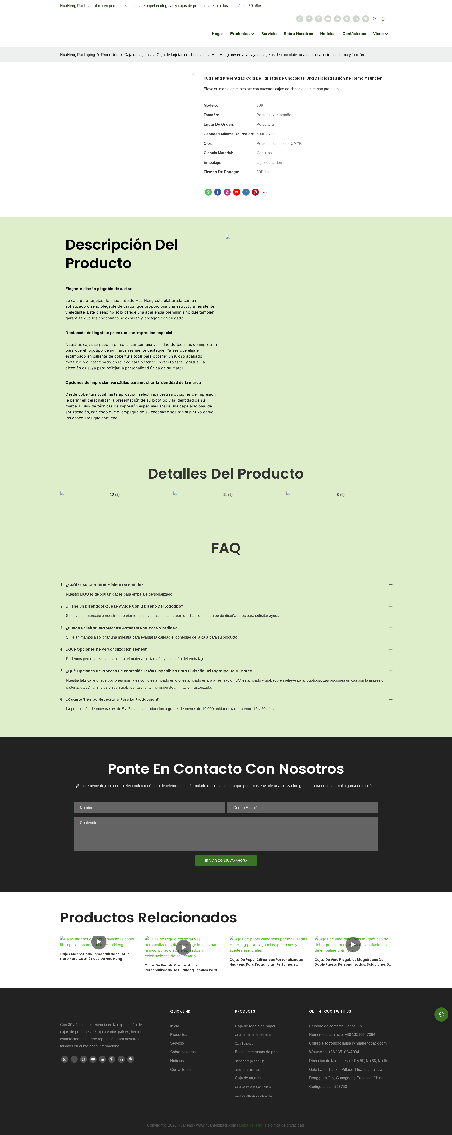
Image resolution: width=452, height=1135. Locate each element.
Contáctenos (180, 1069)
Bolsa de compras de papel (258, 1052)
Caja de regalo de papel (255, 1026)
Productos (109, 55)
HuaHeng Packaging (77, 55)
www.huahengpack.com (216, 1125)
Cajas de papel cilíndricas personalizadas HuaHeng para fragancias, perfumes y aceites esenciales (266, 962)
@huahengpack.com (369, 1043)
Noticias (177, 1061)
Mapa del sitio (251, 1125)
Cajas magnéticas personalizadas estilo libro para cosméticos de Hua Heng (95, 956)
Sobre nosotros (183, 1052)
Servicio (177, 1043)
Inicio (174, 1026)
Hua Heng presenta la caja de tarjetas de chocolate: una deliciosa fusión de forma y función (288, 55)
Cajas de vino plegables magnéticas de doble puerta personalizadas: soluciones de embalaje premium (353, 962)
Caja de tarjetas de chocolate (181, 55)
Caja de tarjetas (137, 55)
